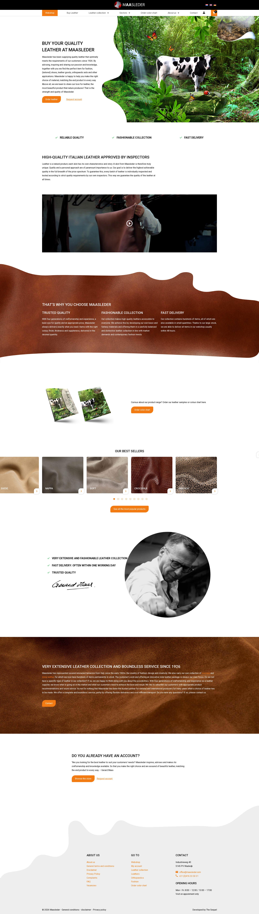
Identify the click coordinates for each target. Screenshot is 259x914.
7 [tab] (138, 499)
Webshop (49, 13)
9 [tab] (146, 499)
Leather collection (97, 13)
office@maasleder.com (190, 872)
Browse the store (83, 778)
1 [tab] (114, 499)
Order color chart (149, 13)
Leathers (135, 874)
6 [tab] (134, 499)
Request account (74, 99)
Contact (193, 13)
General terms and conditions (100, 866)
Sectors (123, 13)
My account (136, 866)
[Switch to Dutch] (207, 5)
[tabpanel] (62, 475)
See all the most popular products (129, 509)
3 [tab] (122, 499)
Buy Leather (72, 13)
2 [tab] (118, 499)
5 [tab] (130, 499)
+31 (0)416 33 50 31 (188, 876)
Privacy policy (99, 909)
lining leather (48, 677)
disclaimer (86, 909)
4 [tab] (126, 499)
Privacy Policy (93, 874)
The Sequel (211, 909)
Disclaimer (92, 870)
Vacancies (91, 885)
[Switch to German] (215, 5)
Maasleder (55, 909)
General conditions (70, 909)
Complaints (92, 878)
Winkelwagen (215, 12)
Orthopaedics (137, 878)
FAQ (89, 881)
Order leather (51, 99)
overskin (206, 673)
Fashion (135, 881)
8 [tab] (142, 499)
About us (172, 13)
